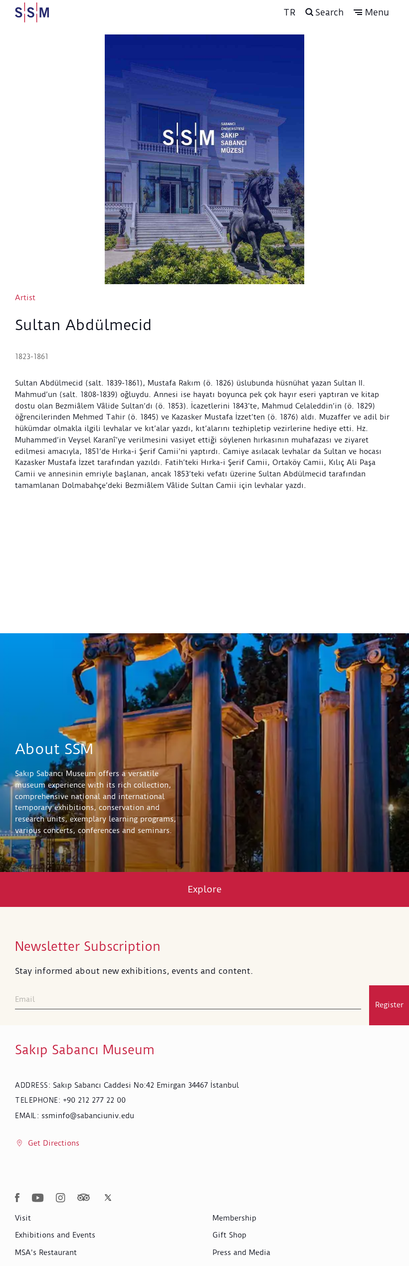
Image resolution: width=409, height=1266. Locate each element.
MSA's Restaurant (46, 1252)
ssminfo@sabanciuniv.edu (87, 1115)
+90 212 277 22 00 (94, 1100)
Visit (23, 1218)
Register (389, 1004)
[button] (371, 12)
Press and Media (241, 1252)
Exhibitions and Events (55, 1235)
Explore (205, 889)
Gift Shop (229, 1235)
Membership (234, 1218)
